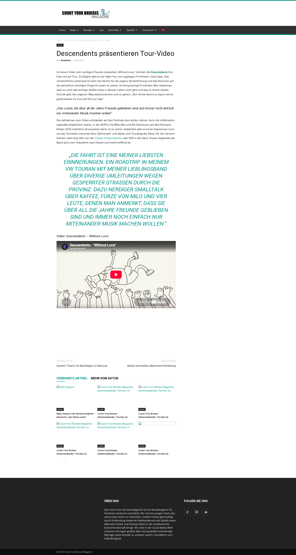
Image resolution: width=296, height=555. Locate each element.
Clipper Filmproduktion (109, 138)
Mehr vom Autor (104, 378)
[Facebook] (187, 512)
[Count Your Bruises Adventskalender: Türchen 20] (157, 435)
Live (101, 30)
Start (59, 40)
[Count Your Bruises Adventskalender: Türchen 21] (116, 435)
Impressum (148, 30)
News (73, 30)
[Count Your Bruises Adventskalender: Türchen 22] (75, 435)
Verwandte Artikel (72, 378)
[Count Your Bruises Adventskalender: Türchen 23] (157, 398)
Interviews (113, 30)
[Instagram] (196, 512)
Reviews (87, 30)
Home (62, 30)
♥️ (163, 30)
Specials (131, 30)
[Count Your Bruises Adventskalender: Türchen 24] (116, 398)
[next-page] (64, 461)
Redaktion (66, 60)
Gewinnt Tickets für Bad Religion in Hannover (82, 365)
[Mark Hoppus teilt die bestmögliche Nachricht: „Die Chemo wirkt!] (75, 398)
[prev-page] (59, 461)
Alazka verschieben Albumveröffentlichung (151, 365)
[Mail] (205, 512)
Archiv (67, 40)
